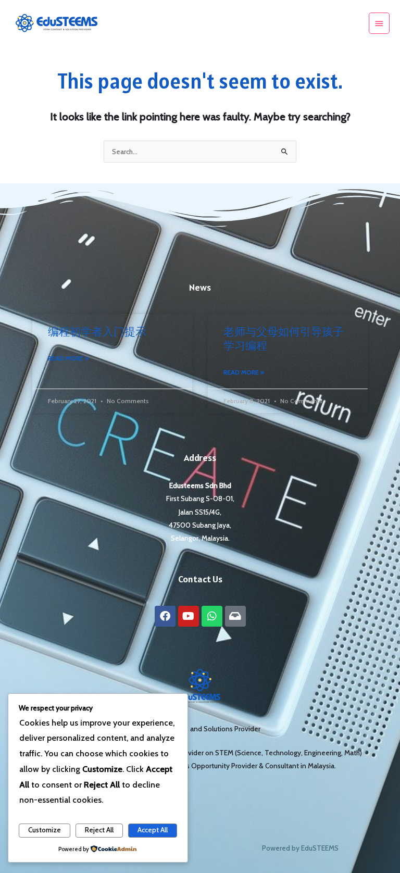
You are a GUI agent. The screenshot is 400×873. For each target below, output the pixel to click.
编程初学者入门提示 (97, 332)
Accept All (153, 830)
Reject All (99, 830)
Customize (44, 830)
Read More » (68, 358)
